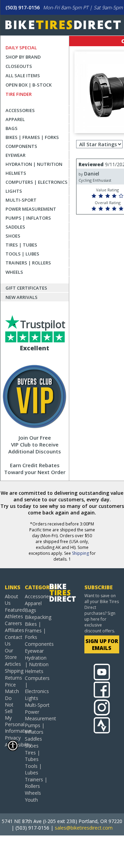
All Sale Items (23, 75)
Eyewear (15, 155)
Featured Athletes (12, 613)
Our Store (11, 653)
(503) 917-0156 (23, 7)
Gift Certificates (26, 288)
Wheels (14, 272)
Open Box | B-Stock (29, 85)
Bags (12, 128)
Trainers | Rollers (28, 263)
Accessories (20, 110)
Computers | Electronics (37, 182)
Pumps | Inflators (28, 218)
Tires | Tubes (21, 245)
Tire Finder (19, 94)
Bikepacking (37, 617)
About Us (11, 599)
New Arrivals (22, 297)
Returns (12, 677)
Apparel (15, 119)
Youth (31, 799)
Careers (12, 623)
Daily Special (21, 47)
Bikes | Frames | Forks (32, 137)
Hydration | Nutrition (34, 164)
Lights (14, 191)
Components (21, 146)
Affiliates (12, 630)
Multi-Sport (21, 200)
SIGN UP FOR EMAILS (101, 644)
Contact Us (12, 640)
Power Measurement (31, 209)
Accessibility (12, 744)
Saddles (15, 227)
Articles (12, 664)
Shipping (80, 553)
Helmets (16, 173)
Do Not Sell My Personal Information (12, 714)
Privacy (12, 737)
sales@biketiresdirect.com (84, 827)
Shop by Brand (23, 57)
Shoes (13, 236)
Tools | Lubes (22, 254)
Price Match (12, 687)
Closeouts (19, 66)
